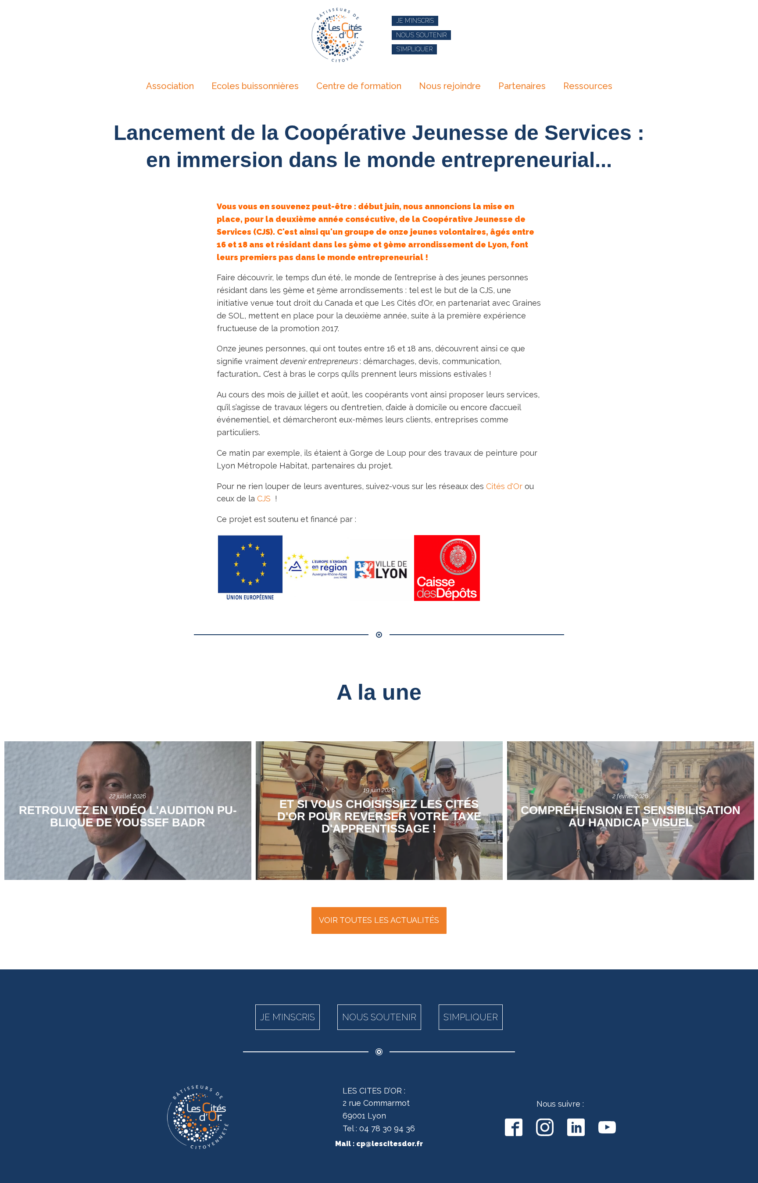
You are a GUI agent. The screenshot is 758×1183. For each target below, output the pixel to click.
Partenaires (522, 86)
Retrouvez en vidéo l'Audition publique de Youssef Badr (128, 816)
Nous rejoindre (450, 86)
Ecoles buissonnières (255, 86)
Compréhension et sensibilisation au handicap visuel (630, 816)
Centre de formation (358, 86)
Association (170, 86)
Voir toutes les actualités (379, 920)
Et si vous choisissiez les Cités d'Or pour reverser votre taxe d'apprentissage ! (379, 816)
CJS (264, 498)
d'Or (513, 486)
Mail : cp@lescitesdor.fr (379, 1144)
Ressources (587, 86)
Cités (495, 486)
